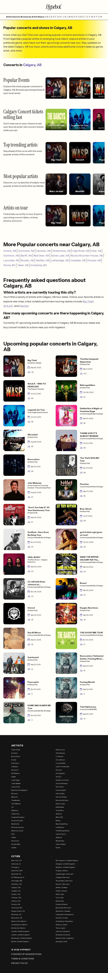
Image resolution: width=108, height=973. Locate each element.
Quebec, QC (16, 891)
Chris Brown (60, 760)
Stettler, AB (42, 260)
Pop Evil (24, 306)
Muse (58, 847)
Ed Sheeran (15, 773)
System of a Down (62, 780)
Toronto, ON (15, 904)
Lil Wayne (59, 756)
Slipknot (59, 837)
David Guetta (61, 790)
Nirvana (59, 770)
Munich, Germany (62, 884)
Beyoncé (14, 797)
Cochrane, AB (26, 250)
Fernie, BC (9, 265)
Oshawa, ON (16, 898)
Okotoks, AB (43, 250)
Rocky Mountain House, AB (87, 255)
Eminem (14, 753)
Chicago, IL (15, 867)
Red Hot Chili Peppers (19, 790)
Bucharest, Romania (63, 908)
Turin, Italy (60, 898)
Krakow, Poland (61, 904)
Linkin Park (15, 787)
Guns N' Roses (61, 797)
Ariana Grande (17, 820)
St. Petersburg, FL (18, 877)
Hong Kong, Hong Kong (64, 921)
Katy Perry (15, 763)
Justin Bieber (16, 783)
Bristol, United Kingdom (20, 941)
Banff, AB (26, 255)
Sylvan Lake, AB (60, 255)
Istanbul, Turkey (62, 918)
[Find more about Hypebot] (54, 6)
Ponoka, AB (94, 260)
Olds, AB (96, 250)
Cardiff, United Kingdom (20, 931)
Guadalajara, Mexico (19, 925)
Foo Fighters (60, 773)
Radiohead (60, 807)
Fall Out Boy (60, 793)
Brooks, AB (27, 260)
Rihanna (14, 793)
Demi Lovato (60, 804)
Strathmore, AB (61, 250)
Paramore (15, 841)
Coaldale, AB (78, 260)
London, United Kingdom (20, 935)
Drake (13, 760)
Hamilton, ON (16, 884)
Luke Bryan (60, 827)
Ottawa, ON (15, 901)
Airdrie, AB (9, 250)
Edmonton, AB (16, 918)
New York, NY (16, 860)
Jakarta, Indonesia (63, 931)
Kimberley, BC (38, 265)
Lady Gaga (15, 780)
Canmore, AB (11, 255)
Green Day (15, 814)
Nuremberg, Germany (64, 881)
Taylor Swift (15, 750)
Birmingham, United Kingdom (67, 860)
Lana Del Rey (61, 763)
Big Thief (88, 301)
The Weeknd (16, 804)
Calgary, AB (32, 65)
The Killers (60, 810)
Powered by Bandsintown (26, 954)
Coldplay (14, 766)
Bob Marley (60, 841)
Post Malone (60, 753)
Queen (13, 847)
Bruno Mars (15, 756)
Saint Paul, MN (16, 871)
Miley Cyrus (60, 750)
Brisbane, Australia (63, 935)
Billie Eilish (15, 824)
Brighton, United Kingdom (65, 867)
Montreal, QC (16, 914)
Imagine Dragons (17, 817)
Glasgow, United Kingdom (65, 864)
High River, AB (80, 250)
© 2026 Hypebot (21, 949)
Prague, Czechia (62, 871)
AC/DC (58, 777)
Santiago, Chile (61, 941)
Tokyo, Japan (60, 928)
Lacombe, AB (11, 260)
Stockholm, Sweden (63, 911)
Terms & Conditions (22, 958)
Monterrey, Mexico (18, 928)
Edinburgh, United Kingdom (21, 938)
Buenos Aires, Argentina (65, 938)
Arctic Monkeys (62, 783)
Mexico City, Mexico (18, 921)
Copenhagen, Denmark (64, 874)
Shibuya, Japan (61, 925)
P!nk (13, 834)
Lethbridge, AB (60, 260)
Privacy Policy (19, 963)
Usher (13, 837)
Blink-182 (59, 817)
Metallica (14, 810)
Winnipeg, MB (16, 881)
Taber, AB (22, 265)
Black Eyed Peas (62, 824)
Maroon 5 (14, 770)
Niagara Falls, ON (18, 911)
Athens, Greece (61, 887)
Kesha (58, 820)
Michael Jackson (17, 827)
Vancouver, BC (16, 908)
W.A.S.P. (8, 306)
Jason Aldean (61, 844)
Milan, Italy (60, 894)
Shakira (59, 814)
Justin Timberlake (62, 766)
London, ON (15, 894)
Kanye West (15, 844)
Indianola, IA (16, 864)
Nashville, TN (16, 874)
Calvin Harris (61, 834)
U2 (12, 807)
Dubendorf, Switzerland (64, 914)
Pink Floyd (59, 787)
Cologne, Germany (63, 877)
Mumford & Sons (62, 800)
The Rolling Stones (62, 831)
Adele (13, 777)
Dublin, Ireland (61, 891)
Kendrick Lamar (17, 831)
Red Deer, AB (41, 255)
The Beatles (15, 800)
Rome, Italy (60, 901)
